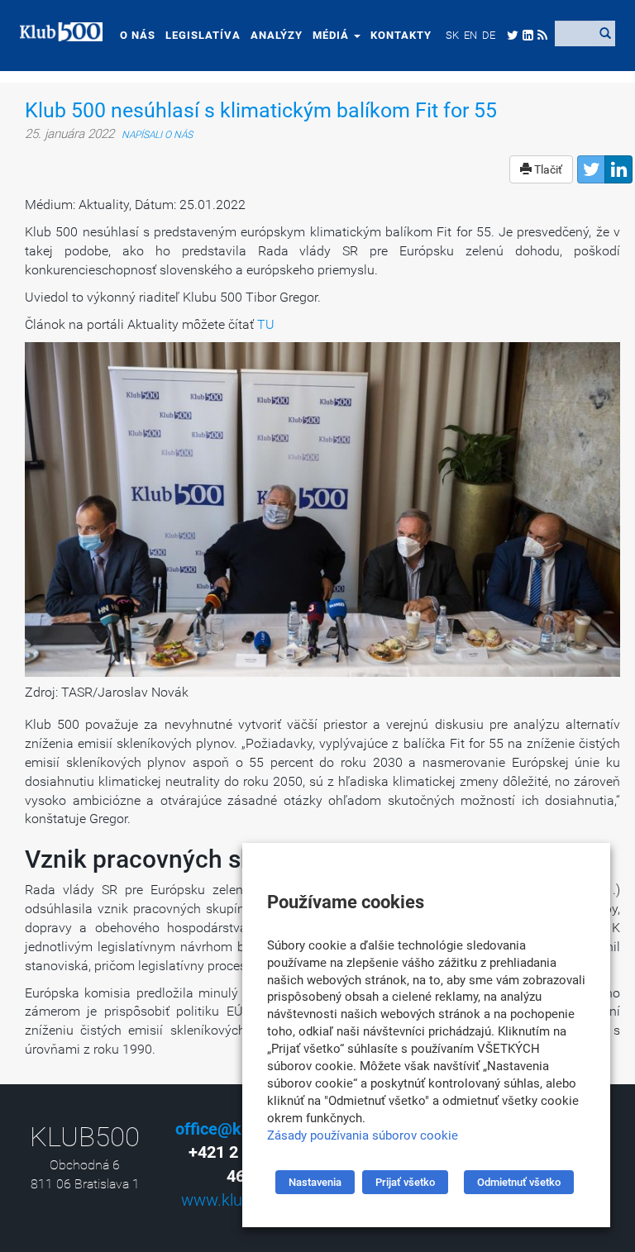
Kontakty (401, 35)
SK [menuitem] (452, 35)
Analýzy (277, 35)
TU (266, 324)
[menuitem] (452, 35)
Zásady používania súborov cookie (362, 1135)
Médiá (332, 35)
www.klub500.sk (240, 1200)
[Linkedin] (618, 169)
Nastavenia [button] (315, 1182)
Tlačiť (547, 169)
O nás (137, 35)
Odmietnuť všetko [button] (519, 1182)
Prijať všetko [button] (405, 1182)
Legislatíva (203, 35)
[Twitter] (591, 169)
